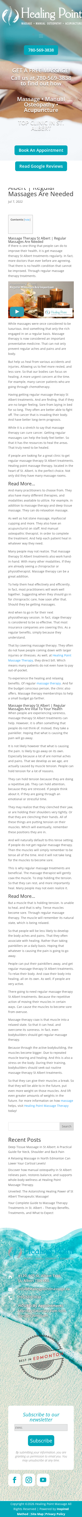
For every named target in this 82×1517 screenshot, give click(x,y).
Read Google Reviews (41, 166)
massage (67, 1101)
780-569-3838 (41, 50)
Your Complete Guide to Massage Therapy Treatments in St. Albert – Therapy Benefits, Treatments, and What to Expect (39, 1208)
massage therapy (49, 683)
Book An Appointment (41, 150)
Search (66, 1126)
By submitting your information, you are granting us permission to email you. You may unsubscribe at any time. (41, 1456)
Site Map (37, 1514)
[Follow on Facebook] (14, 1480)
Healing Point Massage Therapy (46, 1106)
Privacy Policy (55, 1514)
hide (27, 219)
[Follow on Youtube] (43, 1480)
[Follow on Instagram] (28, 1480)
